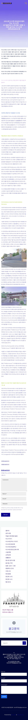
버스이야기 (9, 538)
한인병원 (8, 574)
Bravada (13, 714)
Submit (4, 696)
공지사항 (8, 533)
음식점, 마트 (9, 563)
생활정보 (8, 557)
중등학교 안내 (10, 568)
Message (4, 684)
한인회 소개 (9, 576)
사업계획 (8, 552)
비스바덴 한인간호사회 (12, 549)
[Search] (24, 643)
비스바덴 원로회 (10, 544)
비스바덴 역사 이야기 (12, 541)
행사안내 (8, 582)
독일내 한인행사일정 (12, 536)
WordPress (20, 714)
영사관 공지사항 (10, 560)
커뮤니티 (8, 571)
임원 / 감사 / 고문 (10, 566)
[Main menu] (25, 3)
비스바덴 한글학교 (11, 547)
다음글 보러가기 (5, 464)
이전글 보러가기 (5, 461)
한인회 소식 (9, 579)
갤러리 (7, 530)
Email (3, 678)
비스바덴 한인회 (6, 3)
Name (3, 671)
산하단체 (8, 555)
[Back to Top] (22, 714)
